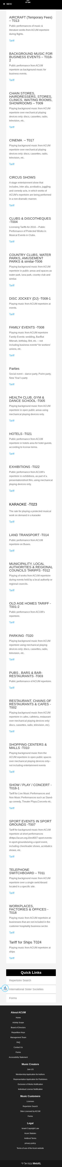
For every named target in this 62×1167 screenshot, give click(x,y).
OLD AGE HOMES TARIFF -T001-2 (30, 605)
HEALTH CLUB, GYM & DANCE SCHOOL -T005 (27, 399)
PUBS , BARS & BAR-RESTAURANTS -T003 (26, 674)
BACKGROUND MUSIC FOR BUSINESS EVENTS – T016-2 (31, 57)
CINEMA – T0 (19, 140)
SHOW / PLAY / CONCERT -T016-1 (30, 786)
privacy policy (30, 1143)
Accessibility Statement (18, 1057)
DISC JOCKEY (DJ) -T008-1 (30, 298)
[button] (4, 988)
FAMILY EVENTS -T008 (26, 327)
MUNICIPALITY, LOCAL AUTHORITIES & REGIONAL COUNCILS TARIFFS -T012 (31, 567)
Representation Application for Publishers (30, 1079)
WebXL (37, 1163)
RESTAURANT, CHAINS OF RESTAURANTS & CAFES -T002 (30, 704)
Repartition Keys (18, 1032)
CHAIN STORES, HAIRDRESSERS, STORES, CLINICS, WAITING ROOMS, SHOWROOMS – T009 (30, 98)
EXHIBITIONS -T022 (24, 467)
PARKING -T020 (21, 636)
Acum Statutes (30, 1133)
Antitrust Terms (30, 1138)
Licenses (30, 1101)
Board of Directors (18, 1027)
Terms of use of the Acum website (30, 1148)
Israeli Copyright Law (30, 1128)
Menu (9, 4)
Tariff (11, 40)
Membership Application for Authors (30, 1074)
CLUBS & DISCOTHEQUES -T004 (30, 220)
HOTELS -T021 (20, 434)
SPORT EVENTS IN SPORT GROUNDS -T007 (30, 822)
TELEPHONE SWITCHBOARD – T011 (27, 871)
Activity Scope (18, 1023)
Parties (14, 368)
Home (18, 1018)
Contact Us (18, 1047)
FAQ (18, 1042)
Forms (13, 998)
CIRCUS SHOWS (22, 177)
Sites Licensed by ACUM (30, 1111)
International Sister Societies (26, 989)
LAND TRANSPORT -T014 (29, 535)
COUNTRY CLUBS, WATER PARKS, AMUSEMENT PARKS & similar (30, 258)
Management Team (18, 1037)
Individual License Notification (30, 1089)
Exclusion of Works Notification (30, 1084)
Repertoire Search (20, 980)
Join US (30, 1069)
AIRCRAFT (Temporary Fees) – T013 (30, 19)
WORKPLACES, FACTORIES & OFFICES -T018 (28, 909)
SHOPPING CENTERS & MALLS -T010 (28, 746)
